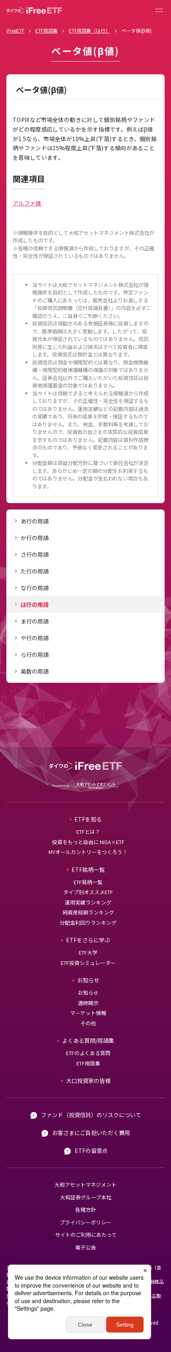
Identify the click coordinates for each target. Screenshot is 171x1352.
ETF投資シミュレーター (88, 963)
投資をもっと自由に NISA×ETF (88, 842)
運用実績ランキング (88, 902)
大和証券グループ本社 (85, 1197)
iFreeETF (15, 30)
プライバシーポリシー (85, 1222)
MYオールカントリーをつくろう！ (88, 852)
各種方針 (85, 1209)
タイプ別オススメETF (88, 892)
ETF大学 (88, 952)
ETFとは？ (88, 831)
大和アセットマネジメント (85, 1184)
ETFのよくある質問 (88, 1053)
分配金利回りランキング (88, 922)
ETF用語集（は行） (89, 30)
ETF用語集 (46, 30)
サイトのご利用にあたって (86, 1234)
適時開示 (88, 1003)
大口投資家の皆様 (88, 1081)
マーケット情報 (88, 1013)
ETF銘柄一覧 (88, 882)
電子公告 (85, 1247)
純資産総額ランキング (88, 912)
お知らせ (88, 992)
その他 (88, 1023)
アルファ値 (27, 203)
